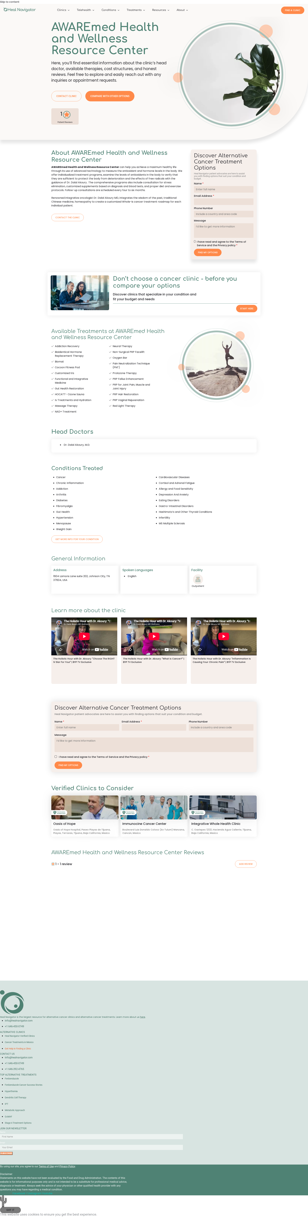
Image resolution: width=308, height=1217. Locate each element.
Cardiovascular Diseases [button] (174, 477)
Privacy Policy (67, 1166)
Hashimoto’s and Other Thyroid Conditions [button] (185, 512)
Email (2, 1143)
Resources (159, 10)
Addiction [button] (62, 489)
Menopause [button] (63, 523)
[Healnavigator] (20, 11)
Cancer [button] (61, 477)
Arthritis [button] (61, 494)
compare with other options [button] (109, 96)
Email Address (204, 196)
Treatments (134, 10)
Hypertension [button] (64, 517)
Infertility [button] (164, 517)
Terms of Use (46, 1166)
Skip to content (9, 2)
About (181, 10)
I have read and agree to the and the (221, 243)
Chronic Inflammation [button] (70, 483)
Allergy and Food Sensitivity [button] (176, 489)
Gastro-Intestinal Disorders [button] (176, 506)
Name (199, 183)
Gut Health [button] (63, 512)
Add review (246, 864)
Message (200, 220)
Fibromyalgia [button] (64, 506)
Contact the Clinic (67, 217)
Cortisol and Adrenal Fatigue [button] (177, 483)
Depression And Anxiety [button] (174, 494)
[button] (85, 807)
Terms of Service (107, 757)
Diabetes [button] (62, 500)
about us (137, 1017)
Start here (246, 308)
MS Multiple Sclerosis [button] (172, 523)
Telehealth (84, 10)
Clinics (61, 10)
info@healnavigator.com (19, 1020)
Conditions (109, 10)
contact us (7, 1053)
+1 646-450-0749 (14, 1026)
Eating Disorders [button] (169, 500)
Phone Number (203, 208)
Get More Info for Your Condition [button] (77, 539)
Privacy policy (226, 245)
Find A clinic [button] (292, 10)
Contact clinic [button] (66, 96)
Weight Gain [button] (64, 529)
